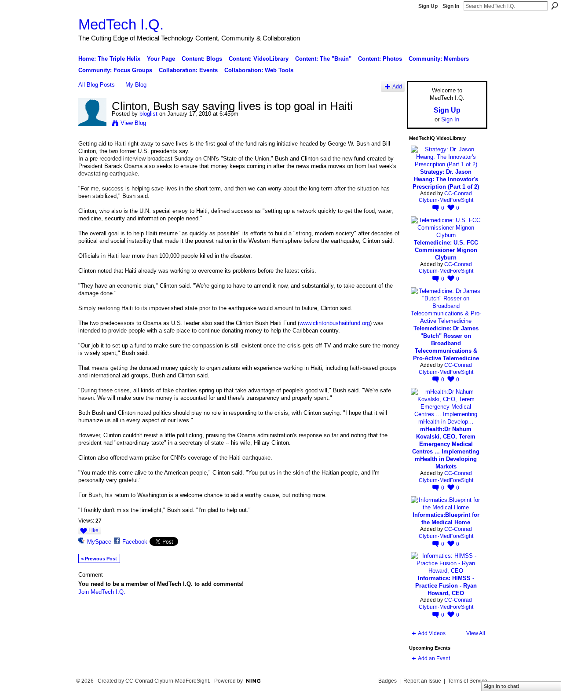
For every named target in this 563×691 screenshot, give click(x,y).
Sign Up (428, 6)
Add (397, 86)
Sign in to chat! (501, 686)
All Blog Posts (96, 84)
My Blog (135, 84)
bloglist (148, 113)
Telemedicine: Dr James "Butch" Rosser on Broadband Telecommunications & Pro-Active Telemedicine (446, 343)
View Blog (133, 123)
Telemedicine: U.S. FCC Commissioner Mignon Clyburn (446, 250)
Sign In (450, 6)
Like (93, 530)
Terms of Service (467, 681)
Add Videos (432, 633)
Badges (387, 681)
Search (554, 6)
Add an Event (434, 658)
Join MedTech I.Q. (101, 592)
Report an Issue (422, 681)
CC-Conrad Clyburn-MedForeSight (446, 197)
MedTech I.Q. (121, 24)
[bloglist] (92, 124)
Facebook (134, 541)
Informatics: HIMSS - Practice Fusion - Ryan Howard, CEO (446, 585)
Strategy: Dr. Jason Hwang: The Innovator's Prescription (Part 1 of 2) (446, 179)
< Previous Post (99, 558)
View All (475, 633)
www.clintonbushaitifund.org (335, 323)
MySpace (99, 541)
